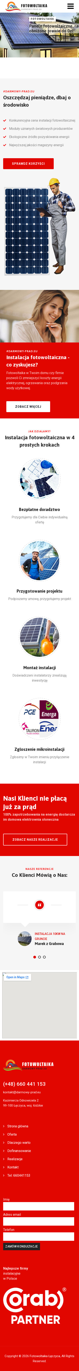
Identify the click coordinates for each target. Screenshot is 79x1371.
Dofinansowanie (19, 1151)
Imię (6, 1199)
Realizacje (15, 1159)
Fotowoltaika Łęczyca (45, 1356)
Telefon (8, 1230)
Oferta (12, 1134)
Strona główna (17, 1126)
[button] (28, 163)
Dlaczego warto (19, 1143)
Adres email (12, 1215)
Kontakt (13, 1167)
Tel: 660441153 (18, 1175)
